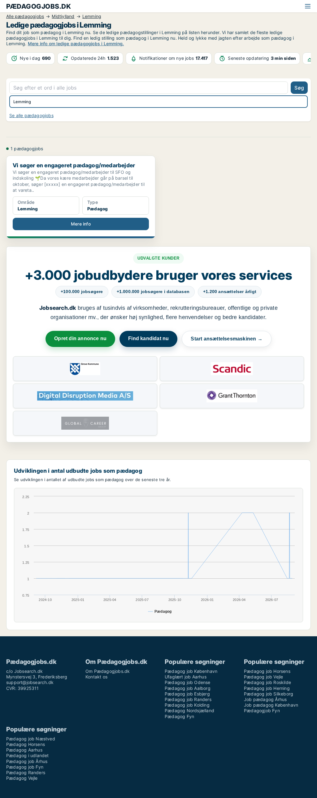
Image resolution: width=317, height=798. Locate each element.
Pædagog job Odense (188, 682)
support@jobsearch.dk (30, 682)
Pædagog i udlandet (27, 755)
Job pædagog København (271, 705)
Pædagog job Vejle (263, 676)
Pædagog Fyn (179, 716)
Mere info (81, 223)
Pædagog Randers (25, 772)
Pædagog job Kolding (187, 705)
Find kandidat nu (148, 338)
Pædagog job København (191, 671)
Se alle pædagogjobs (31, 115)
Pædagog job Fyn (24, 767)
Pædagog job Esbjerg (187, 693)
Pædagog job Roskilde (267, 682)
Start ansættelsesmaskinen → (226, 338)
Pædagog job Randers (188, 699)
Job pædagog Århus (265, 699)
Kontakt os (96, 676)
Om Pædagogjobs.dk (107, 671)
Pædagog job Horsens (267, 671)
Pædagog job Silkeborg (268, 693)
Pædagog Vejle (22, 778)
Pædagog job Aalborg (188, 688)
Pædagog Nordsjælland (189, 710)
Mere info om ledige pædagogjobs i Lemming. (76, 43)
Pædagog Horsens (25, 744)
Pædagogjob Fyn (262, 710)
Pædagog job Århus (26, 761)
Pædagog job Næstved (30, 738)
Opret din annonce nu (80, 338)
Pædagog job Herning (267, 688)
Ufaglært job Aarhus (185, 676)
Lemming (22, 101)
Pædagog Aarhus (24, 749)
